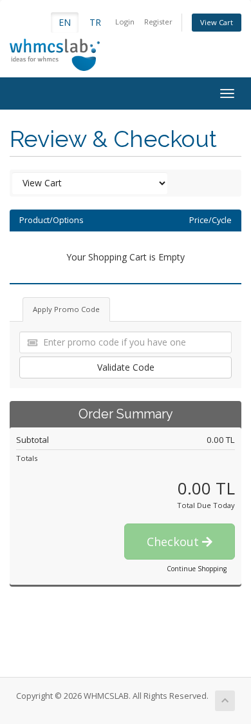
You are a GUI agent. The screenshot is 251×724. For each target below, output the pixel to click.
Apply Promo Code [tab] (66, 309)
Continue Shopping (197, 568)
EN (65, 22)
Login (125, 21)
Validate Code (125, 367)
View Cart (216, 22)
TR (95, 22)
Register (158, 21)
